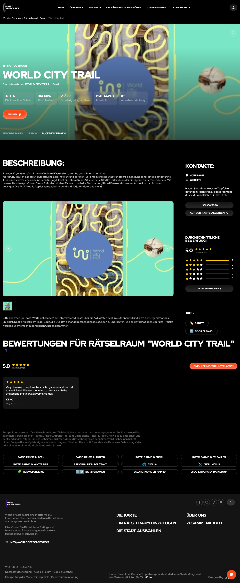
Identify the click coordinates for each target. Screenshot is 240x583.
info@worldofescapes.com (29, 542)
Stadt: (180, 7)
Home (61, 7)
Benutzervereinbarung (64, 577)
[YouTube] (221, 502)
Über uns (75, 7)
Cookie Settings (62, 572)
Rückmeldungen (54, 133)
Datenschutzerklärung (18, 572)
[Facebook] (199, 502)
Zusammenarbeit (157, 7)
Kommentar (201, 252)
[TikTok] (214, 502)
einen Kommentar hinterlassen (213, 366)
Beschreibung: (13, 133)
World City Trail (37, 84)
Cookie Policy (42, 572)
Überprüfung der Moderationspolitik (27, 577)
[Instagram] (206, 502)
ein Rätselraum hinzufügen (123, 7)
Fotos (32, 133)
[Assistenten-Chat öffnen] (231, 574)
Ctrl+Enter (222, 195)
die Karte (95, 7)
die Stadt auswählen (138, 531)
